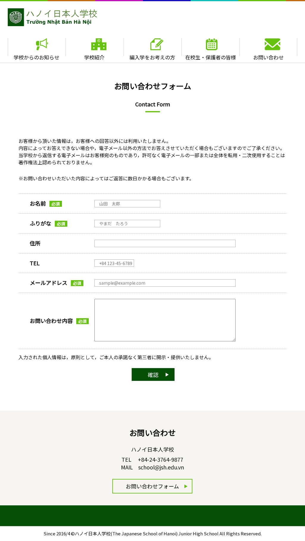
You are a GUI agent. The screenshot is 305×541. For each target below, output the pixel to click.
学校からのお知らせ (36, 57)
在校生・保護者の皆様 (210, 57)
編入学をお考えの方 (152, 57)
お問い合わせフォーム (152, 486)
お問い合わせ (268, 57)
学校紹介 (94, 57)
